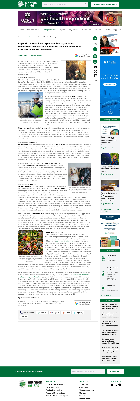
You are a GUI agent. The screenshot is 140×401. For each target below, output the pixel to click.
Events (107, 30)
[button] (42, 312)
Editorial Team (85, 399)
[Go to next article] (95, 62)
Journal (97, 30)
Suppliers (117, 30)
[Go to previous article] (95, 56)
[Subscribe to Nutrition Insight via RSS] (95, 80)
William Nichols (36, 56)
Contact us (83, 384)
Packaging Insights (54, 390)
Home (21, 30)
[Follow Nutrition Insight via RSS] (116, 386)
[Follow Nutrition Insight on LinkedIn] (112, 386)
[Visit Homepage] (27, 8)
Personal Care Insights (56, 393)
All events (105, 295)
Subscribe (114, 371)
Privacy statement (86, 390)
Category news (49, 30)
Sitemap (82, 393)
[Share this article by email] (95, 68)
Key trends (73, 30)
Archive (82, 396)
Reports (62, 30)
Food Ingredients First (55, 384)
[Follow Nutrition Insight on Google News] (120, 386)
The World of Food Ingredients (59, 396)
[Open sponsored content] (70, 26)
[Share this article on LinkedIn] (95, 76)
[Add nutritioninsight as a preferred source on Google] (82, 55)
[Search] (86, 4)
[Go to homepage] (30, 387)
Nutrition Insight (53, 387)
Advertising (83, 387)
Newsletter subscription (104, 4)
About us (84, 381)
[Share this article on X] (95, 72)
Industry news (33, 30)
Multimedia (86, 30)
